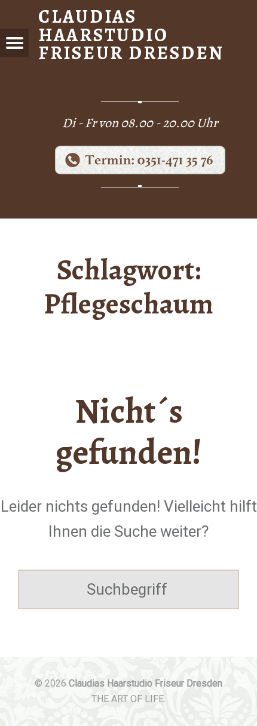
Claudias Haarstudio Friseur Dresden (145, 683)
